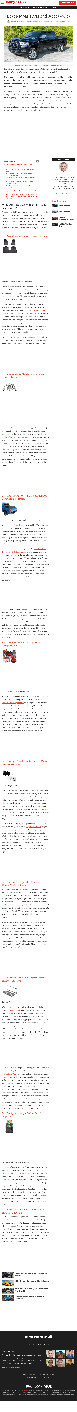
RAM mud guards (13, 525)
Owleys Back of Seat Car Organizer (15, 1173)
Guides (40, 7)
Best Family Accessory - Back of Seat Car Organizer (21, 194)
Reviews (47, 7)
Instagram (11, 1367)
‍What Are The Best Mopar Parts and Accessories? (18, 164)
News (34, 7)
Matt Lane (21, 22)
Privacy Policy (32, 1374)
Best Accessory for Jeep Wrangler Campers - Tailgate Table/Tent (22, 191)
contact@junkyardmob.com (44, 1382)
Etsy (22, 842)
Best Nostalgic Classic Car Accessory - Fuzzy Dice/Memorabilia (19, 182)
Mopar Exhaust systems (11, 437)
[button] (2, 2)
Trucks (27, 7)
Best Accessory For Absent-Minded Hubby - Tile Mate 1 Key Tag (21, 197)
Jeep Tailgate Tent (9, 1074)
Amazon (26, 1390)
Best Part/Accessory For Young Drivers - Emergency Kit (21, 178)
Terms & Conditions (42, 1374)
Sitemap (24, 1374)
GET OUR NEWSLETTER (67, 3)
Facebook (4, 1367)
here (32, 1363)
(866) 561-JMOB (39, 1386)
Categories (31, 1344)
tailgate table (15, 1010)
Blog (54, 7)
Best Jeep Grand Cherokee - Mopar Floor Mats (20, 167)
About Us (38, 1344)
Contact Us (46, 1344)
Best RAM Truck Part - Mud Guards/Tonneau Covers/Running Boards (19, 174)
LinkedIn (17, 1367)
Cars (21, 7)
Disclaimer (52, 1374)
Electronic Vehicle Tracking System (15, 905)
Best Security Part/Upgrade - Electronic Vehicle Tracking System (20, 186)
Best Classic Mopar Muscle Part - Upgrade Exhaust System (21, 170)
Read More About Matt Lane (63, 194)
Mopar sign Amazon (33, 827)
